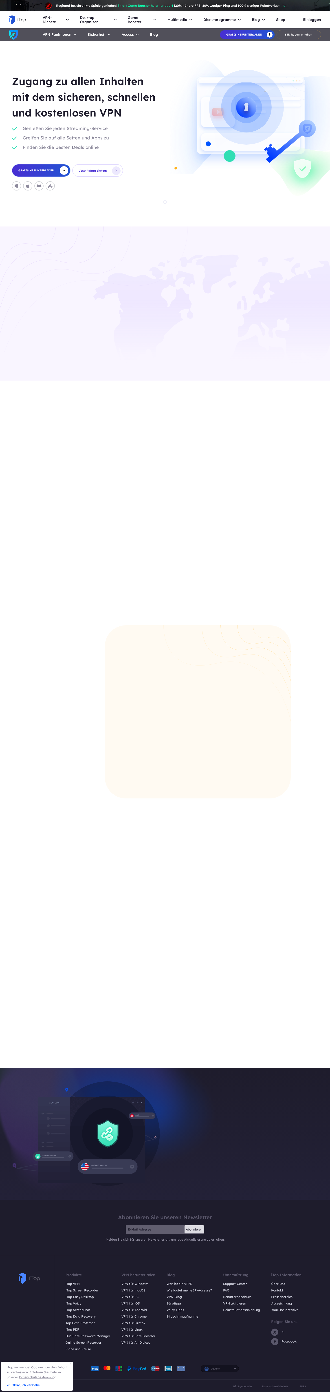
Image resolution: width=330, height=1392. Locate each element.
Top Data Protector (80, 1323)
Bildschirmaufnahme (182, 1316)
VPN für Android (134, 1310)
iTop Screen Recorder (82, 1290)
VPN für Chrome (134, 1316)
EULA (303, 1386)
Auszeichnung (281, 1303)
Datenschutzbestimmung (37, 1377)
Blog (154, 34)
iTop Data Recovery (81, 1316)
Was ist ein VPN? (179, 1284)
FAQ (226, 1290)
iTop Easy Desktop (80, 1297)
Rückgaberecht (242, 1386)
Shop (280, 20)
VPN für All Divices (135, 1342)
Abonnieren (194, 1229)
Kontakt (277, 1290)
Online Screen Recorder (83, 1342)
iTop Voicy (73, 1303)
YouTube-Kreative (284, 1310)
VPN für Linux (132, 1329)
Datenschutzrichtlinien (275, 1386)
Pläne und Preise (78, 1349)
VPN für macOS (133, 1290)
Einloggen (312, 20)
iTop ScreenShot (78, 1310)
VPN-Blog (174, 1297)
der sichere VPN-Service (270, 1040)
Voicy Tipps (175, 1310)
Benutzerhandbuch (237, 1297)
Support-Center (235, 1284)
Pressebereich (282, 1297)
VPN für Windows (134, 1284)
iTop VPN (73, 1284)
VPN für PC (130, 1297)
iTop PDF (72, 1329)
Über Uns (278, 1284)
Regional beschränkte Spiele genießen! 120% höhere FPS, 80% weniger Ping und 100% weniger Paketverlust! (168, 6)
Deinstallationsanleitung (241, 1310)
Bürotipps (174, 1303)
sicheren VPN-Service (53, 338)
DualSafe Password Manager (88, 1336)
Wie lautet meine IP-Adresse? (189, 1290)
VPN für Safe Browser (138, 1336)
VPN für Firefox (133, 1323)
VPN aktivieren (234, 1303)
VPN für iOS (130, 1303)
